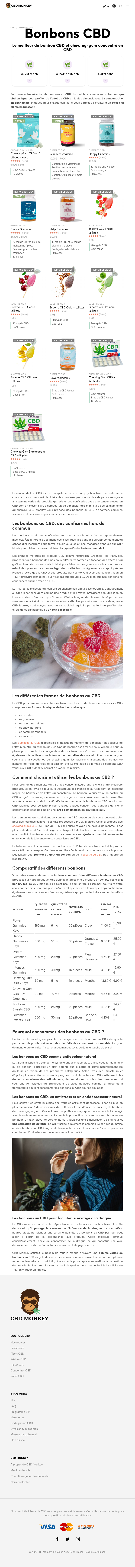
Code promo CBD (22, 1423)
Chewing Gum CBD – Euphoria (102, 379)
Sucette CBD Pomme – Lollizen (103, 309)
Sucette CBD (105, 74)
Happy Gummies (99, 154)
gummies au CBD (29, 742)
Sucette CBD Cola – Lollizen (67, 307)
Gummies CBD (29, 74)
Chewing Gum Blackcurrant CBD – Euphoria (28, 453)
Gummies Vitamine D (63, 154)
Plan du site (18, 1440)
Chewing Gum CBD (67, 74)
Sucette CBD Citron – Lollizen (24, 379)
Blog (13, 1400)
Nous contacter (20, 1482)
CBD (12, 28)
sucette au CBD (92, 854)
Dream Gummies (21, 229)
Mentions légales (21, 1470)
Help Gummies (59, 229)
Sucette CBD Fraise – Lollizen (102, 231)
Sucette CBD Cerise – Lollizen (24, 309)
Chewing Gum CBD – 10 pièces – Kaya (25, 155)
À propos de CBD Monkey (27, 1464)
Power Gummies (60, 378)
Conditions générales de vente (29, 1476)
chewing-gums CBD (24, 825)
